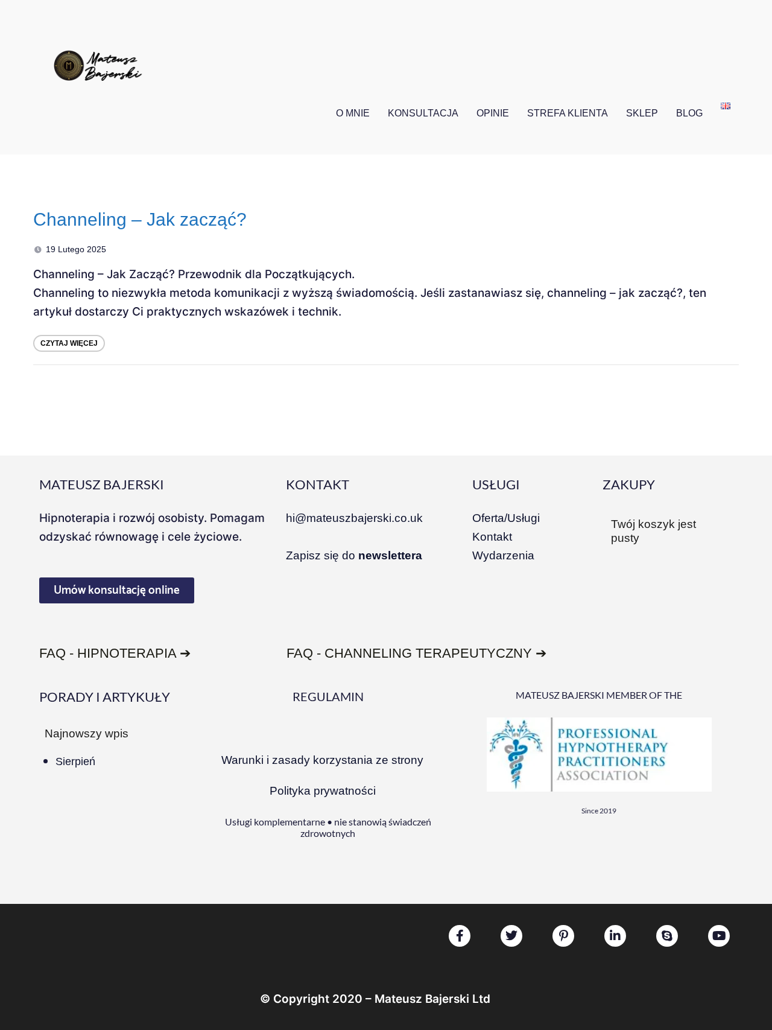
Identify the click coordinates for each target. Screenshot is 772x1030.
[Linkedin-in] (615, 936)
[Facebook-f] (459, 936)
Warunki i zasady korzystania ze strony (322, 760)
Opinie (492, 113)
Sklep (642, 113)
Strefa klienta (567, 113)
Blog (689, 113)
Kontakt (492, 536)
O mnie (353, 113)
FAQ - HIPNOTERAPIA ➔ (115, 653)
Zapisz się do (354, 555)
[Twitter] (511, 936)
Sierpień (75, 761)
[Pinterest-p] (563, 936)
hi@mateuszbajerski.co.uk (354, 518)
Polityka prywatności (323, 790)
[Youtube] (719, 936)
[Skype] (667, 936)
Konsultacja (423, 113)
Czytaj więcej (69, 343)
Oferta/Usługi (506, 518)
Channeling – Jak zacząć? (140, 219)
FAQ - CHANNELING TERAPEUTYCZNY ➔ (416, 653)
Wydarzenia (503, 555)
